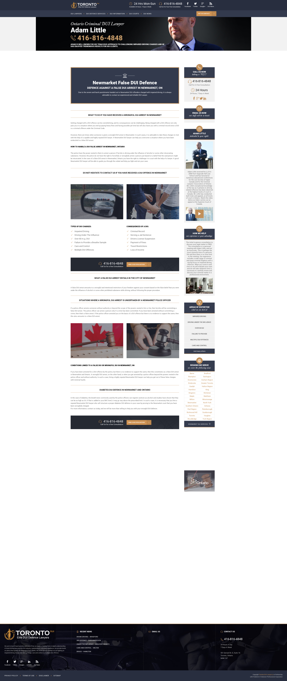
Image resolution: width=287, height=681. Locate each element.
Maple (192, 396)
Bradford (207, 373)
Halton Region (207, 386)
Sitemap (57, 676)
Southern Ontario (192, 406)
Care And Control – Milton (88, 648)
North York (207, 403)
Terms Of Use (28, 676)
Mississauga (207, 399)
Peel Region (192, 409)
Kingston (192, 393)
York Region (207, 419)
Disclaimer (44, 676)
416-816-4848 (99, 38)
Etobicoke (192, 383)
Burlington (207, 377)
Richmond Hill (192, 412)
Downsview (192, 380)
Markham (207, 396)
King (207, 390)
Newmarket (192, 403)
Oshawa (207, 406)
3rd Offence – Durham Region (89, 640)
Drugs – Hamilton (84, 651)
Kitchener (207, 393)
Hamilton (192, 390)
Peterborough (207, 409)
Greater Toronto (207, 383)
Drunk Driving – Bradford (87, 637)
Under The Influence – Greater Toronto (93, 644)
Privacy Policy (11, 676)
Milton (192, 399)
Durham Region (207, 380)
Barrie (192, 373)
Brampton (192, 377)
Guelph (192, 386)
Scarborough (207, 412)
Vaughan (207, 416)
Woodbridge (192, 419)
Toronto (192, 416)
